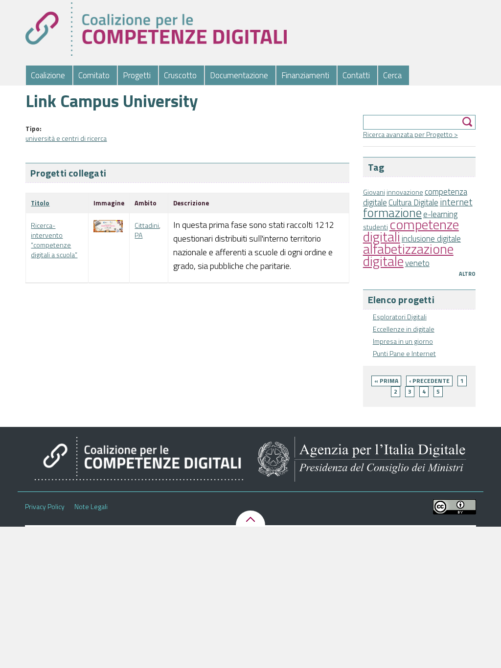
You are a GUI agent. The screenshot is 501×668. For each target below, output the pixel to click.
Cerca (392, 75)
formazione (392, 212)
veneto (417, 263)
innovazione (405, 192)
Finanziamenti (305, 75)
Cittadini (147, 225)
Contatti (356, 75)
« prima (386, 380)
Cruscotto (180, 75)
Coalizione (48, 75)
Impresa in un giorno (403, 341)
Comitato (94, 75)
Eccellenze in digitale (403, 329)
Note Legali (91, 507)
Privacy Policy (45, 507)
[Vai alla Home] (155, 29)
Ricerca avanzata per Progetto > (410, 134)
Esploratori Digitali (400, 317)
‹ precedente (429, 380)
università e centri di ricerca (66, 138)
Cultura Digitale (413, 202)
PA (138, 235)
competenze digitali (411, 230)
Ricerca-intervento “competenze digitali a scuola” (54, 240)
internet (456, 202)
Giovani (374, 192)
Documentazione (239, 75)
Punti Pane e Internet (404, 353)
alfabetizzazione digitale (408, 254)
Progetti (137, 75)
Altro (467, 274)
